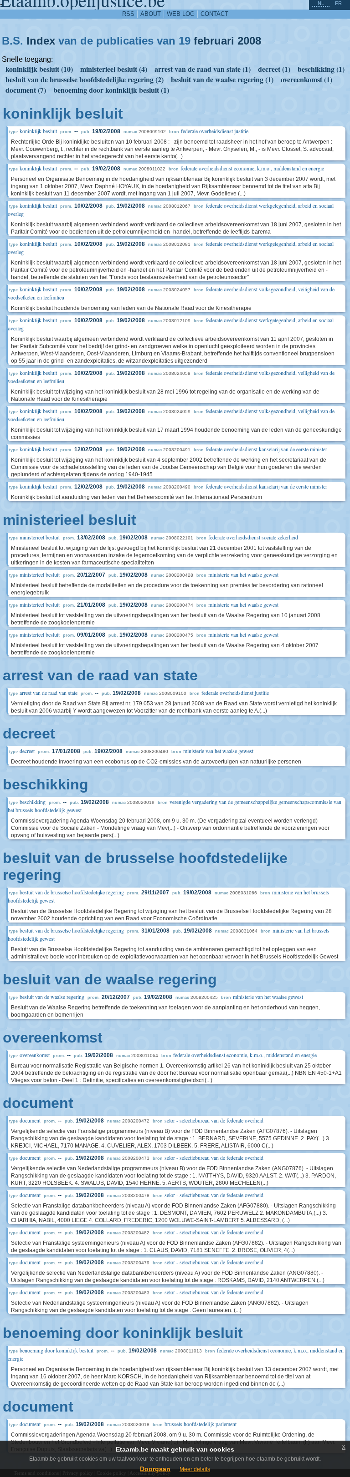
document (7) (25, 90)
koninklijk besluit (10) (39, 69)
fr (338, 3)
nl (321, 3)
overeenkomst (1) (306, 79)
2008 (249, 41)
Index (40, 41)
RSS (128, 13)
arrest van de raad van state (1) (202, 69)
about (150, 13)
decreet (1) (274, 69)
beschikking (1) (321, 69)
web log (181, 13)
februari (214, 41)
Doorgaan (155, 1468)
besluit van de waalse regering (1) (222, 79)
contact (214, 13)
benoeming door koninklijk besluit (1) (111, 90)
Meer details (195, 1469)
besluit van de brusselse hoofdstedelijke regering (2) (84, 79)
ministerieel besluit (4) (113, 69)
